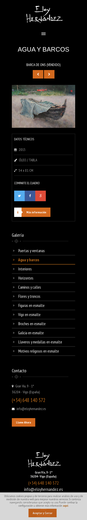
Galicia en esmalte (31, 332)
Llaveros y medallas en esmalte (40, 341)
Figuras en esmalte (31, 305)
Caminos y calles (29, 287)
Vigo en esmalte (29, 314)
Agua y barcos (28, 259)
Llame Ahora (23, 422)
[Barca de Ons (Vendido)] (43, 126)
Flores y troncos (29, 296)
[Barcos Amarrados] (49, 74)
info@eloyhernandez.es (31, 408)
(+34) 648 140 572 (28, 400)
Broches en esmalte (32, 323)
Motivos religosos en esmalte (38, 351)
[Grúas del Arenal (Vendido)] (38, 74)
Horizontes (25, 278)
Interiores (25, 268)
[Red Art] (43, 25)
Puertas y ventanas (31, 250)
